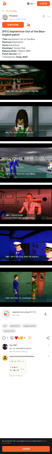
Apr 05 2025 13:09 (17, 351)
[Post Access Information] (43, 16)
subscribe (13, 25)
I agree (26, 449)
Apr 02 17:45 (14, 376)
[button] (4, 3)
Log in (43, 3)
